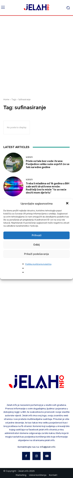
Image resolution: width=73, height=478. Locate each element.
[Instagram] (36, 456)
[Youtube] (47, 456)
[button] (68, 203)
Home (6, 99)
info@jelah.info (48, 447)
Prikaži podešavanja (36, 254)
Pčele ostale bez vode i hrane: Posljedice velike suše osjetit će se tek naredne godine (47, 164)
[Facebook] (26, 456)
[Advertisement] (36, 55)
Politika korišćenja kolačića (38, 264)
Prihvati (36, 235)
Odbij (36, 244)
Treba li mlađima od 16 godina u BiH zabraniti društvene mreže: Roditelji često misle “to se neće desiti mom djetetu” (47, 188)
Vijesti (29, 157)
